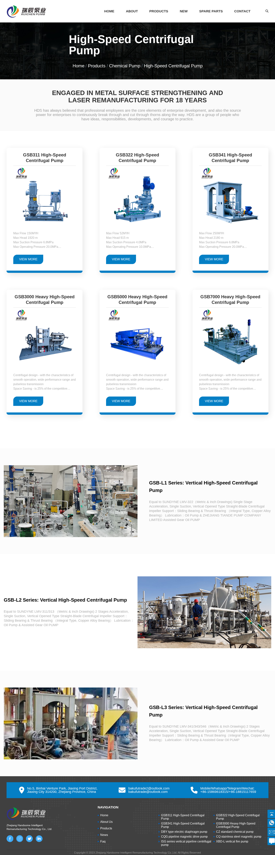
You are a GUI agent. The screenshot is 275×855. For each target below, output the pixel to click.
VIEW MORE (28, 259)
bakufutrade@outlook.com (148, 791)
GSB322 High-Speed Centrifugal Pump (137, 159)
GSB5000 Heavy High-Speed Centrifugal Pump (137, 300)
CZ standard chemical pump (234, 831)
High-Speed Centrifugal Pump (173, 65)
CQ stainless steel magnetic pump (238, 836)
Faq (103, 841)
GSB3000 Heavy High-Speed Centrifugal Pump (45, 300)
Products (158, 11)
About (132, 11)
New (184, 11)
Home (109, 11)
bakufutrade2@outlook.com (148, 788)
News (104, 834)
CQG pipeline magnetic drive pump (184, 836)
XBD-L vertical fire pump (232, 841)
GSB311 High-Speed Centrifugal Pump (44, 159)
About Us (106, 821)
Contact (242, 11)
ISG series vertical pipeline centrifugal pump (186, 843)
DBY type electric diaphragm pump (184, 831)
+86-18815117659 (242, 791)
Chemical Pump (124, 65)
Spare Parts (211, 11)
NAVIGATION (108, 807)
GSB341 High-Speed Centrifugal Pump (230, 159)
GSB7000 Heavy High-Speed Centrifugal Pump (230, 300)
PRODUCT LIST (170, 807)
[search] (252, 17)
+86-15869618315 (214, 791)
